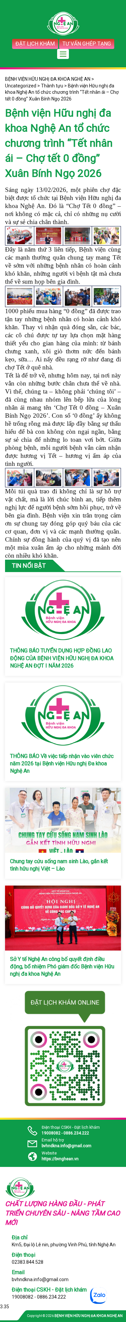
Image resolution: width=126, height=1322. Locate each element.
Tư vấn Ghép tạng (86, 44)
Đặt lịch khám (35, 44)
